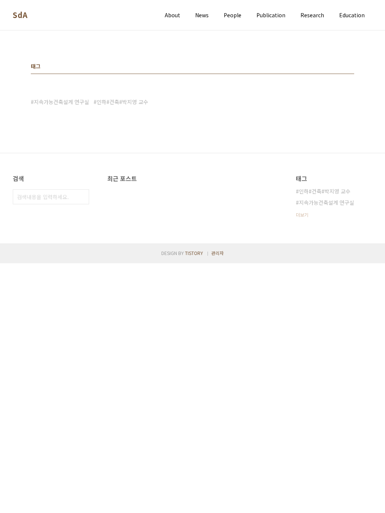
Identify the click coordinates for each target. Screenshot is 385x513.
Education (352, 15)
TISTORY (194, 253)
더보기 (302, 214)
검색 (81, 197)
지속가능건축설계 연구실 (61, 102)
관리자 (217, 253)
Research (312, 15)
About (172, 15)
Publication (270, 15)
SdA (20, 15)
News (202, 15)
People (232, 15)
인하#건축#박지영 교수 (122, 102)
